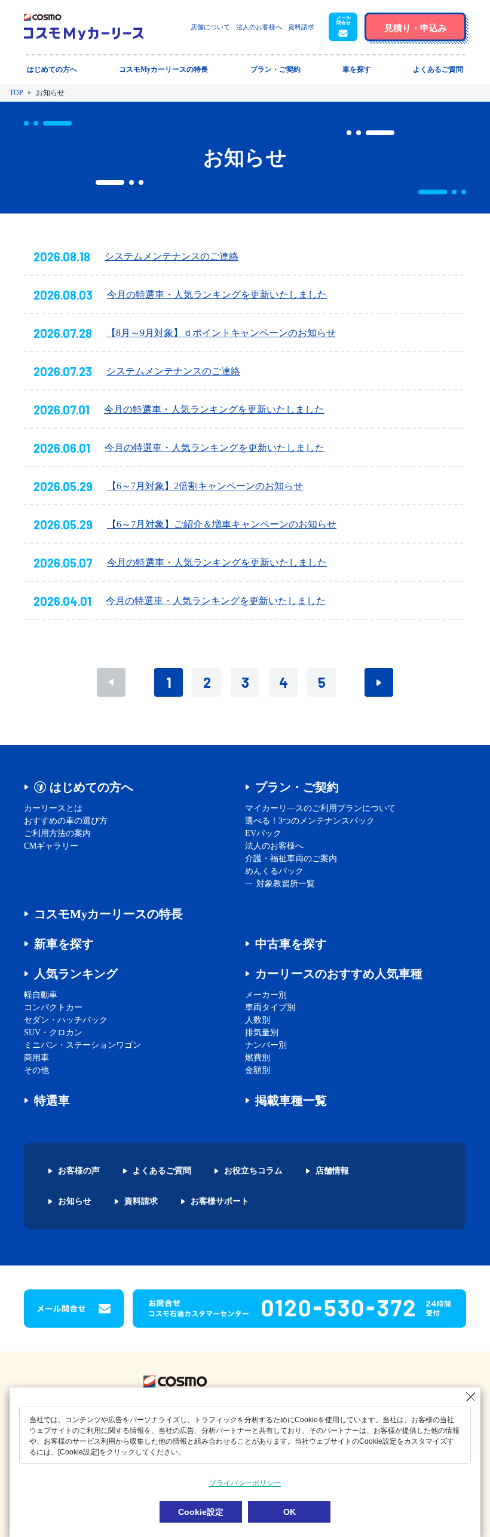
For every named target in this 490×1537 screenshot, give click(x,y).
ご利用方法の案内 (57, 833)
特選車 (52, 1100)
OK (289, 1512)
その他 (36, 1070)
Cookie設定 (200, 1512)
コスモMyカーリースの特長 (108, 914)
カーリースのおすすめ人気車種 (338, 974)
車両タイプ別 (270, 1007)
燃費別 (257, 1057)
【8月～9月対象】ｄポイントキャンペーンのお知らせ (221, 333)
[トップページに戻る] (83, 27)
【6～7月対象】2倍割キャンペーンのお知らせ (205, 486)
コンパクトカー (53, 1007)
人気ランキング (76, 974)
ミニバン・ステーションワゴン (82, 1045)
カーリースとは (53, 808)
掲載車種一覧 (291, 1100)
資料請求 (301, 27)
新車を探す (64, 944)
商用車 (36, 1057)
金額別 (257, 1070)
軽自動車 (40, 994)
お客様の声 (79, 1171)
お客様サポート (220, 1201)
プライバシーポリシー (245, 1483)
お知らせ (74, 1201)
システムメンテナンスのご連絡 (171, 256)
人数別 (257, 1019)
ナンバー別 (266, 1045)
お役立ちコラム (253, 1171)
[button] (343, 27)
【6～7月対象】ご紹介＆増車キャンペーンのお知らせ (221, 524)
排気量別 (261, 1032)
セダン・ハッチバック (66, 1019)
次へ (379, 682)
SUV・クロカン (53, 1032)
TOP (16, 93)
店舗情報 (332, 1171)
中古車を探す (291, 944)
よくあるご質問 (162, 1171)
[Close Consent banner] (470, 1397)
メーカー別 (266, 994)
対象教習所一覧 (285, 883)
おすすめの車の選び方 (66, 820)
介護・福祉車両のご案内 (291, 858)
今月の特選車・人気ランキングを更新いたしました (217, 294)
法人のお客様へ (259, 27)
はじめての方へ (91, 787)
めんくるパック (274, 871)
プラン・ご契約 (297, 787)
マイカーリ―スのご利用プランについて (320, 808)
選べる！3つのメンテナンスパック (310, 820)
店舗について (210, 27)
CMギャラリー (51, 845)
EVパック (263, 833)
